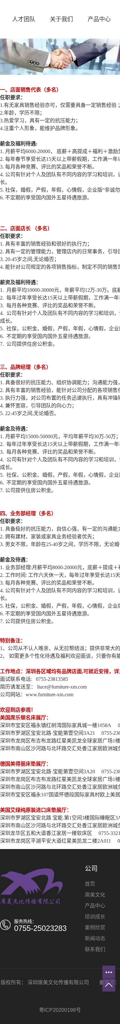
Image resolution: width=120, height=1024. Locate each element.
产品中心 (99, 19)
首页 (90, 884)
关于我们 (61, 19)
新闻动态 (95, 938)
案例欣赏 (96, 927)
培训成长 (95, 916)
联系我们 (95, 949)
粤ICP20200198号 (60, 1010)
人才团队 (23, 19)
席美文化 (95, 895)
